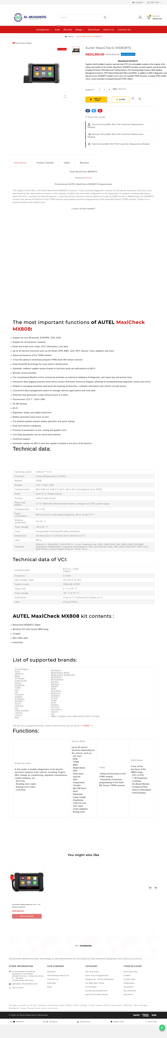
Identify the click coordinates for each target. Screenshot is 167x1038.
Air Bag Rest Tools (94, 983)
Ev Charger (91, 987)
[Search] (105, 17)
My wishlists (130, 990)
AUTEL (122, 99)
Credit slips (129, 979)
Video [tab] (67, 163)
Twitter (93, 110)
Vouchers (128, 987)
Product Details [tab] (45, 163)
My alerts (128, 994)
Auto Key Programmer (97, 975)
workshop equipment (96, 990)
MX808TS (133, 61)
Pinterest (100, 110)
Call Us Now (18, 987)
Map (49, 987)
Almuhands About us (58, 975)
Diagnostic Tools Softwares (99, 979)
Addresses (129, 983)
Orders (127, 975)
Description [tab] (20, 163)
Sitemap (51, 983)
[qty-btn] (109, 89)
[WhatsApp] (162, 1028)
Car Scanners (92, 971)
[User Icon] (143, 17)
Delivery (51, 971)
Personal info (130, 971)
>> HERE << (87, 726)
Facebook (87, 110)
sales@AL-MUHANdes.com (25, 984)
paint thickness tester (96, 994)
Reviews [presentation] (84, 163)
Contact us (53, 979)
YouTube (89, 178)
